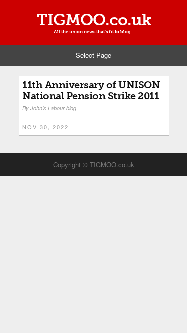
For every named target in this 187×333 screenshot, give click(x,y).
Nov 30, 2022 (45, 127)
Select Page (93, 55)
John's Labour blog (53, 108)
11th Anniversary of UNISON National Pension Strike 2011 (91, 90)
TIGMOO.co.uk (94, 19)
